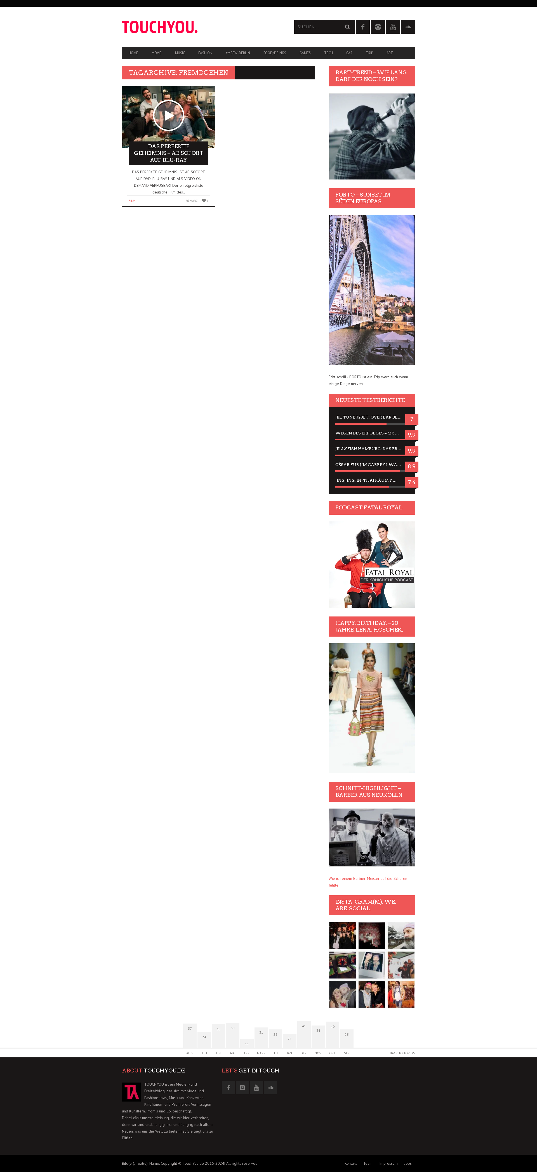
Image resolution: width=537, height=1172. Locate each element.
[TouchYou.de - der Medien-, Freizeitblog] (195, 27)
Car (349, 53)
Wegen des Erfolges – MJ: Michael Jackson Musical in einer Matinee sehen (371, 433)
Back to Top (400, 1053)
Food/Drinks (274, 53)
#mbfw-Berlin (238, 53)
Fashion (205, 53)
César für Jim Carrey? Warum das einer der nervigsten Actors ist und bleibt (371, 464)
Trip (369, 53)
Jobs (408, 1163)
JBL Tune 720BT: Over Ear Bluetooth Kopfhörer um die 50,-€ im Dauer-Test (371, 417)
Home (133, 53)
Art (390, 53)
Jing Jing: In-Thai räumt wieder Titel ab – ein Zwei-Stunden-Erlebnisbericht (371, 480)
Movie (157, 53)
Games (305, 53)
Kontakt (351, 1163)
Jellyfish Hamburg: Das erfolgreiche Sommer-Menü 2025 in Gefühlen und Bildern (371, 448)
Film (132, 201)
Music (180, 53)
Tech (328, 53)
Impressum (388, 1163)
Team (368, 1163)
